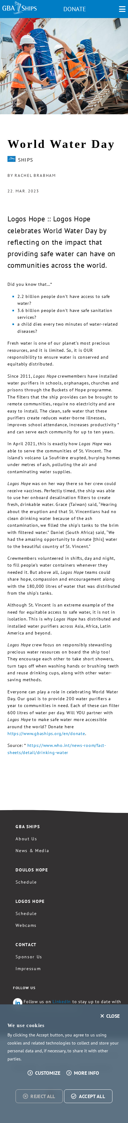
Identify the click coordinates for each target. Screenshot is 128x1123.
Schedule (26, 882)
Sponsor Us (29, 957)
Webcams (26, 925)
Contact (26, 944)
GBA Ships (28, 826)
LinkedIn (62, 1001)
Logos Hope (30, 901)
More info (86, 1073)
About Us (26, 839)
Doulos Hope (32, 870)
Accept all (92, 1096)
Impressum (28, 968)
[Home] (19, 8)
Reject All (42, 1096)
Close (113, 1016)
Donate (74, 9)
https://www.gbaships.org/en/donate (46, 733)
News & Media (32, 850)
